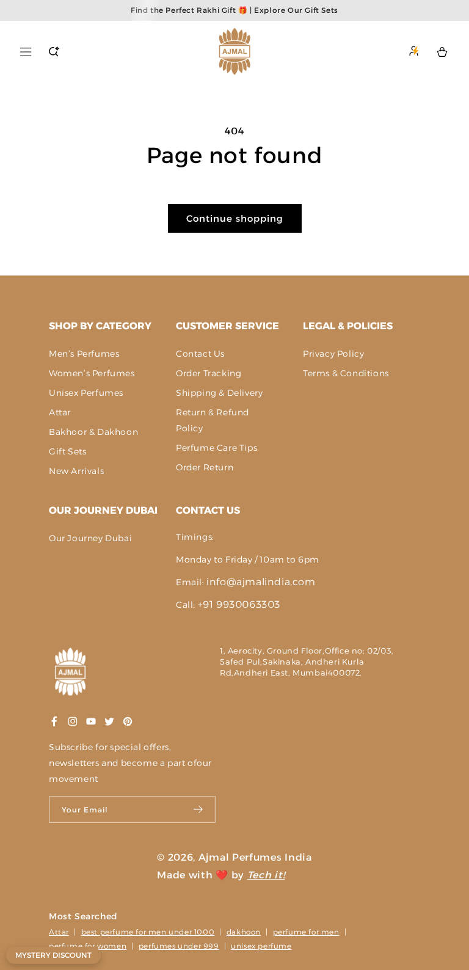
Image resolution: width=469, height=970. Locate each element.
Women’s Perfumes (92, 373)
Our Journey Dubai (103, 510)
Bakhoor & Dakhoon (93, 431)
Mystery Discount (53, 955)
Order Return (204, 467)
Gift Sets (67, 451)
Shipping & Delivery (219, 392)
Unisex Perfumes (86, 392)
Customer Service (227, 326)
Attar (60, 412)
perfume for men (306, 931)
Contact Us (200, 353)
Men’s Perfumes (84, 353)
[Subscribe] (199, 809)
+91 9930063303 (239, 604)
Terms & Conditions (346, 373)
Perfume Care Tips (216, 447)
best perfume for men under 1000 (148, 931)
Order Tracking (208, 373)
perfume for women (87, 945)
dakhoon (244, 931)
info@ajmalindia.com (260, 582)
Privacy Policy (333, 353)
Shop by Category (100, 326)
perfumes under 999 (179, 945)
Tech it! (266, 875)
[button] (26, 52)
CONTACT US (208, 510)
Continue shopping (234, 218)
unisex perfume (261, 945)
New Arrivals (76, 470)
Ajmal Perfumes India (255, 857)
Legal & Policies (348, 326)
